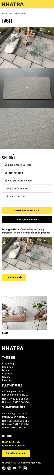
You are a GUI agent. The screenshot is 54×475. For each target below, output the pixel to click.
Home (4, 13)
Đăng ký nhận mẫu (16, 453)
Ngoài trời (23, 188)
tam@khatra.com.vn (13, 445)
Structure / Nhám (22, 180)
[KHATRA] (13, 4)
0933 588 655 (20, 398)
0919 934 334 (21, 402)
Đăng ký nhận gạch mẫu (27, 210)
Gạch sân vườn (14, 277)
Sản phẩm (8, 367)
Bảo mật (6, 377)
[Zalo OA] (25, 468)
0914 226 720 (19, 427)
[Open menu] (50, 4)
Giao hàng (8, 363)
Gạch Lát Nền (14, 13)
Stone (19, 172)
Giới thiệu (7, 373)
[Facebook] (4, 468)
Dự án (5, 370)
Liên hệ (6, 380)
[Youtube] (14, 468)
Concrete (20, 196)
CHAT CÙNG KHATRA (27, 219)
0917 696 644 (21, 424)
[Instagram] (9, 468)
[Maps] (19, 468)
